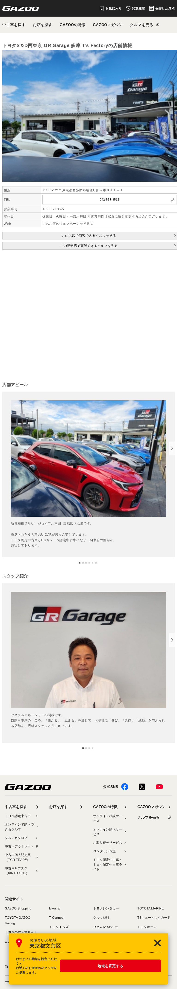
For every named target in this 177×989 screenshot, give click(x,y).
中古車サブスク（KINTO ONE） (17, 870)
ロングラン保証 (104, 851)
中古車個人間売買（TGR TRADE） (18, 857)
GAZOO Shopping (18, 908)
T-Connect (56, 917)
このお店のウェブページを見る (66, 223)
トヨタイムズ (58, 927)
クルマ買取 (101, 917)
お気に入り (114, 8)
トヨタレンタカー (106, 908)
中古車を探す (14, 25)
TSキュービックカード (154, 917)
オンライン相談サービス (107, 818)
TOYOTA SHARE (105, 927)
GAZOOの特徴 (73, 25)
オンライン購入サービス (107, 831)
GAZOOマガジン (108, 25)
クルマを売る (141, 25)
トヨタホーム (147, 927)
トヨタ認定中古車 (18, 816)
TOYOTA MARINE (150, 908)
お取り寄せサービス (107, 842)
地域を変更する (110, 966)
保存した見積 (165, 8)
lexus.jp (54, 908)
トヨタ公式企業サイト (21, 932)
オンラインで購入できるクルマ (19, 827)
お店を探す (42, 25)
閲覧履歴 (138, 8)
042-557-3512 (109, 199)
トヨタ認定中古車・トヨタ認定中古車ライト (107, 864)
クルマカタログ (16, 838)
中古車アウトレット (19, 846)
